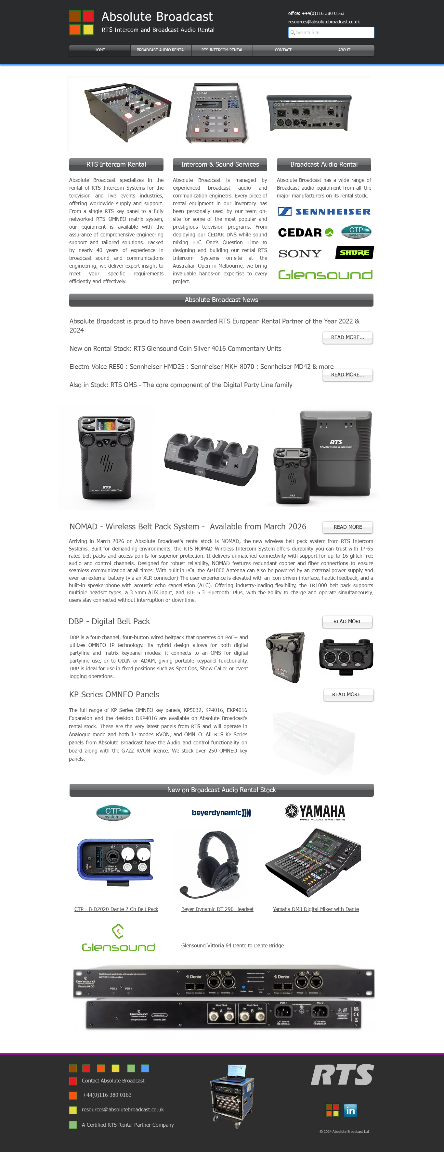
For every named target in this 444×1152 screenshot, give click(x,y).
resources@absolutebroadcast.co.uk (324, 22)
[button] (161, 50)
